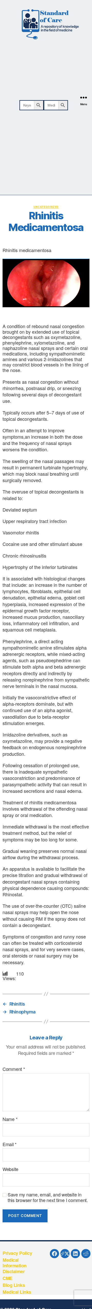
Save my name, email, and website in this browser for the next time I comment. (48, 1197)
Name (10, 1119)
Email (10, 1144)
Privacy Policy (17, 1253)
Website (10, 1169)
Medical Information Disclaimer (15, 1266)
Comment (14, 1069)
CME (8, 1278)
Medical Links (17, 1292)
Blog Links (14, 1285)
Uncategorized (46, 206)
